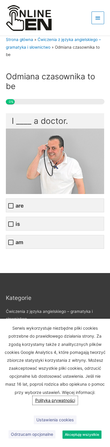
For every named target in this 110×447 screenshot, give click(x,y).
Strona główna (19, 39)
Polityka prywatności (55, 400)
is (18, 224)
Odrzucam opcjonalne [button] (32, 434)
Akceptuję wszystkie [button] (82, 434)
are (20, 205)
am (19, 242)
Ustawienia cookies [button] (55, 419)
